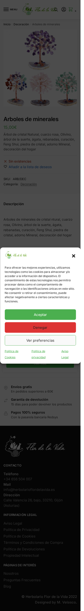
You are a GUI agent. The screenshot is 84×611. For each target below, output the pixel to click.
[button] (73, 256)
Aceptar (40, 314)
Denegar (40, 327)
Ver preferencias (40, 340)
